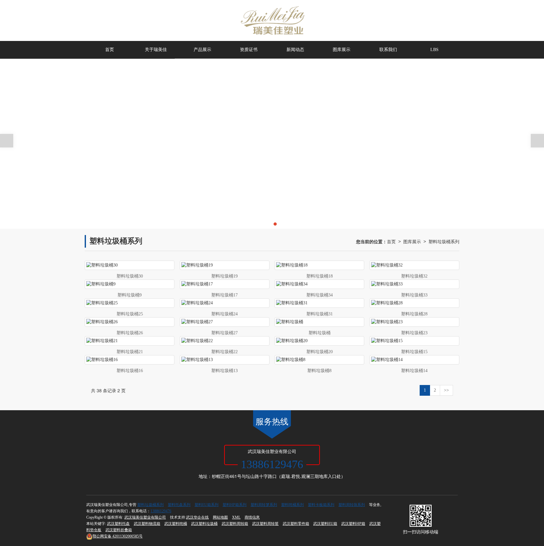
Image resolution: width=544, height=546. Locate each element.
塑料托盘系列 (179, 505)
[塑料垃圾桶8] (319, 360)
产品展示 (202, 49)
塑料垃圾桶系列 (443, 241)
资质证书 (249, 49)
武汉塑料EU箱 (325, 523)
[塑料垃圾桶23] (414, 322)
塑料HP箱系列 (234, 505)
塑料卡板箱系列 (321, 505)
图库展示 (341, 49)
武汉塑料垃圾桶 (204, 523)
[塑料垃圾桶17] (224, 284)
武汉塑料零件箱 (296, 523)
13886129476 (160, 511)
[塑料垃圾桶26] (129, 322)
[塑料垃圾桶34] (319, 284)
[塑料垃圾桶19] (224, 265)
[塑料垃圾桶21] (129, 341)
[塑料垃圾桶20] (319, 341)
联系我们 (388, 49)
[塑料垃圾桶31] (319, 303)
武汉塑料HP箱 (353, 523)
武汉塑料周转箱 (235, 523)
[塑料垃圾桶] (319, 322)
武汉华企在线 (197, 517)
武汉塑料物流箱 (147, 523)
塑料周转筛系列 (351, 505)
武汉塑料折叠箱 (118, 530)
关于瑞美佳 (156, 49)
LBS (434, 49)
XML (236, 517)
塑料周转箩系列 (264, 505)
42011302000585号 (118, 536)
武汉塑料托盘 (118, 523)
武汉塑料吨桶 (175, 523)
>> (446, 390)
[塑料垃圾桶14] (414, 360)
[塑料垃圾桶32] (414, 265)
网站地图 (220, 517)
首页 (109, 49)
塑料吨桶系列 (292, 505)
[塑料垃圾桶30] (129, 265)
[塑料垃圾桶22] (224, 341)
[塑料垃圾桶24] (224, 303)
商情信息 (252, 517)
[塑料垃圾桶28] (414, 303)
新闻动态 (295, 49)
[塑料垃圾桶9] (129, 284)
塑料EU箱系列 (206, 505)
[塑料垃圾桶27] (224, 322)
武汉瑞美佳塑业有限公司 (145, 517)
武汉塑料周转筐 (265, 523)
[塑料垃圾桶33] (414, 284)
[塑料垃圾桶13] (224, 360)
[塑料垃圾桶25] (129, 303)
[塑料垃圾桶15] (414, 341)
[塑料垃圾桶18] (319, 265)
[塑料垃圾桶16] (129, 360)
